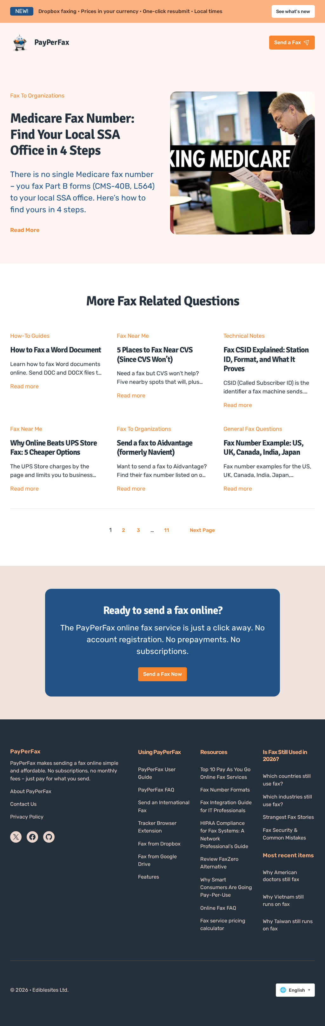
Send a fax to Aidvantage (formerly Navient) (154, 447)
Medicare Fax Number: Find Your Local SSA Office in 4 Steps (72, 134)
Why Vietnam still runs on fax (283, 900)
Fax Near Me (133, 335)
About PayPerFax (30, 791)
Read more (24, 387)
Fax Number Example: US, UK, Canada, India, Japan (263, 447)
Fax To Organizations (37, 95)
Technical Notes (244, 335)
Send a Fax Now (162, 674)
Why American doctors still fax (281, 876)
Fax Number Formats (225, 790)
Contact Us (23, 804)
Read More (25, 230)
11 (166, 530)
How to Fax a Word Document (55, 350)
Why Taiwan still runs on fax (288, 925)
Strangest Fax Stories (288, 817)
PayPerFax (51, 42)
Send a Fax (287, 42)
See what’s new (293, 11)
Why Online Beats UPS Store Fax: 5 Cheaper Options (53, 447)
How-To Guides (30, 335)
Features (148, 877)
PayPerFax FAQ (156, 790)
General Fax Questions (252, 428)
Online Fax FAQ (218, 908)
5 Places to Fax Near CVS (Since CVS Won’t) (155, 354)
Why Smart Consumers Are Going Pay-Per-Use (226, 887)
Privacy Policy (26, 817)
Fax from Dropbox (159, 844)
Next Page (202, 530)
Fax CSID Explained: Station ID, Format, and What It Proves (265, 359)
